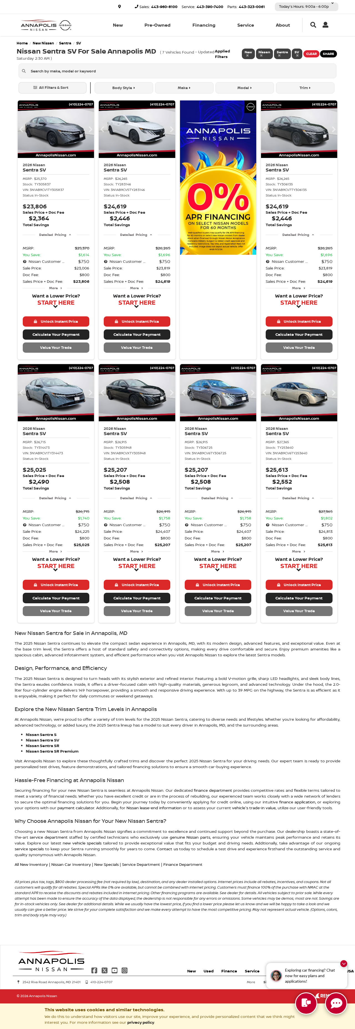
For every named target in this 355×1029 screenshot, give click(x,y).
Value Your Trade (56, 347)
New (118, 25)
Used (209, 970)
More (53, 288)
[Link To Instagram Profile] (124, 970)
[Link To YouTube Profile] (115, 970)
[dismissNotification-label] (343, 963)
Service (245, 25)
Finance (229, 970)
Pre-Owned (157, 25)
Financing (203, 25)
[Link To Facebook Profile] (95, 970)
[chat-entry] (306, 1003)
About (283, 25)
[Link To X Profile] (105, 970)
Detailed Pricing (52, 234)
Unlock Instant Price (58, 321)
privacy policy (140, 1022)
